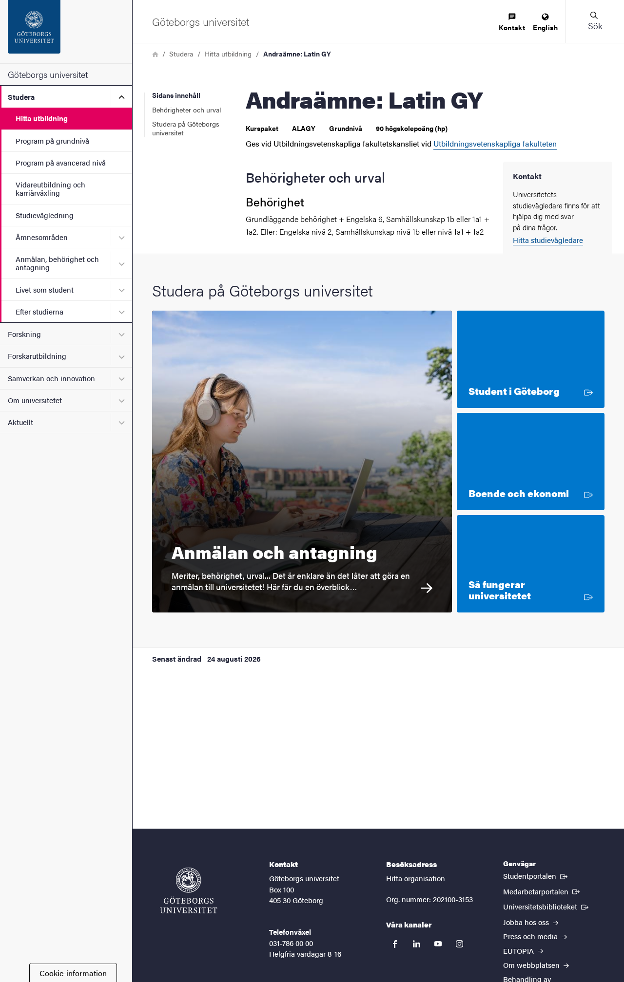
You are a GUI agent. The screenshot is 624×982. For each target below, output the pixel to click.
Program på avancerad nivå (61, 162)
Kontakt (512, 27)
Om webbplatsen (532, 965)
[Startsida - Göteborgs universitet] (66, 31)
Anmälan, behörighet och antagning (57, 263)
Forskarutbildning (37, 356)
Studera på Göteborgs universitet (185, 128)
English (545, 27)
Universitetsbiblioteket (546, 906)
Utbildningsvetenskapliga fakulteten (495, 143)
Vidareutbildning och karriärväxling (50, 188)
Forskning (24, 334)
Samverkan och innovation (51, 378)
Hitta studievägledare (548, 240)
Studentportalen (536, 875)
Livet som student (45, 289)
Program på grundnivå (52, 140)
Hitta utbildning (42, 118)
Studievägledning (45, 215)
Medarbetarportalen (542, 891)
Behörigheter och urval (186, 109)
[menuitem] (512, 22)
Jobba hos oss (527, 922)
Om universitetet (35, 400)
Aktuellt (20, 422)
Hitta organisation (415, 878)
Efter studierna (39, 311)
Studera (21, 97)
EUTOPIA (519, 950)
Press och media (531, 936)
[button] (595, 21)
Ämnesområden (42, 237)
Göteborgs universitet (48, 74)
